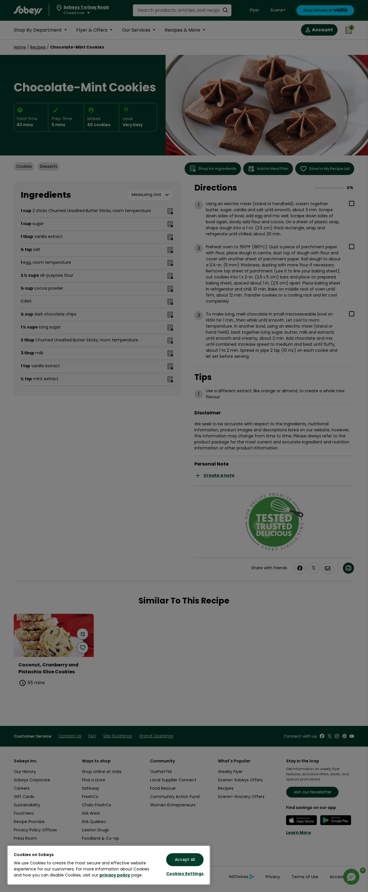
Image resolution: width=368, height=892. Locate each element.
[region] (108, 865)
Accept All (185, 859)
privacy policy (114, 875)
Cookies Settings (185, 873)
